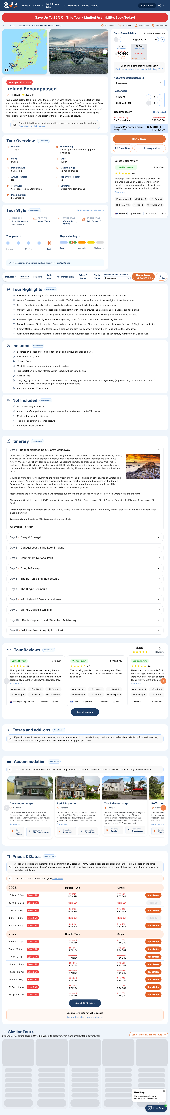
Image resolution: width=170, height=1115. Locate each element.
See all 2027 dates (85, 1003)
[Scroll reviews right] (163, 681)
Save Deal (124, 148)
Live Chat (158, 1108)
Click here (57, 878)
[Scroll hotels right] (163, 808)
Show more (15, 824)
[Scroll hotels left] (7, 808)
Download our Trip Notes (32, 126)
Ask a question (151, 148)
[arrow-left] (116, 39)
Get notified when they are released (85, 1017)
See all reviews (85, 712)
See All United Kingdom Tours (147, 1034)
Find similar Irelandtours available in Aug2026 (139, 69)
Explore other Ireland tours (89, 210)
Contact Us (147, 5)
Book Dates (153, 895)
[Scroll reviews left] (7, 681)
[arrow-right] (162, 39)
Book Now (139, 139)
